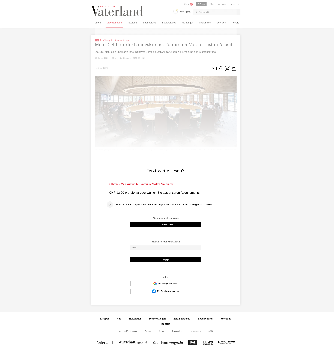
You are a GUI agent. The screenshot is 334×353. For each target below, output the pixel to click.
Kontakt (165, 324)
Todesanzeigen (157, 318)
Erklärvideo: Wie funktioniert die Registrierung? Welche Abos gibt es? (141, 184)
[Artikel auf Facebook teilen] (220, 70)
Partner (148, 331)
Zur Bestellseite (166, 224)
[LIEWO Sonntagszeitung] (208, 344)
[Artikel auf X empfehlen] (227, 70)
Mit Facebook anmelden (168, 291)
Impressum (196, 331)
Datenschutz (177, 331)
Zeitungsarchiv (182, 318)
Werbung (226, 318)
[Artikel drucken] (234, 70)
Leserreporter (205, 318)
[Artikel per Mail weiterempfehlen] (214, 70)
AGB (210, 331)
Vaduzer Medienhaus (128, 331)
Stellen (161, 331)
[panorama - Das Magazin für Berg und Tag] (226, 344)
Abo (119, 318)
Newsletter (135, 318)
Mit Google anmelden (168, 283)
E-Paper (104, 318)
